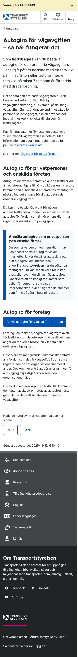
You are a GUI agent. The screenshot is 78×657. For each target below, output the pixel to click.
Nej (30, 430)
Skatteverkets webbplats (24, 145)
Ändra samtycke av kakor (48, 637)
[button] (46, 17)
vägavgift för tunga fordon (38, 154)
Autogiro (12, 28)
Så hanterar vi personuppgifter (25, 646)
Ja (12, 430)
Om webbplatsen (15, 637)
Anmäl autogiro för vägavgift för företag (35, 322)
